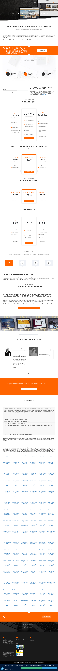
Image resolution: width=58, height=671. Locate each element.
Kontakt (50, 2)
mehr (49, 667)
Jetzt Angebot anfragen (42, 50)
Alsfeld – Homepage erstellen (15, 455)
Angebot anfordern (47, 616)
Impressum (17, 639)
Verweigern (13, 667)
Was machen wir (40, 2)
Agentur (46, 2)
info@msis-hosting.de (44, 94)
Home (35, 2)
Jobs (23, 639)
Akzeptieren (31, 667)
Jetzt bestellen (15, 241)
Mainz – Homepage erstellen (15, 469)
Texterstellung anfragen (29, 171)
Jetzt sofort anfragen (42, 136)
